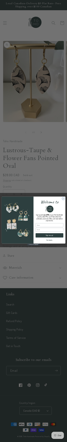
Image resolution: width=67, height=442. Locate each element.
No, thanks (49, 240)
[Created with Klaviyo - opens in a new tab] (33, 244)
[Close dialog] (63, 198)
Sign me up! (49, 235)
